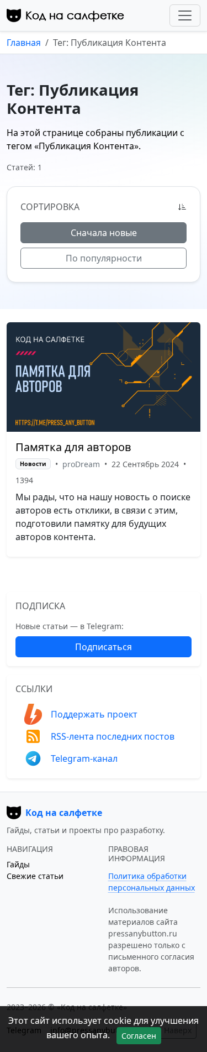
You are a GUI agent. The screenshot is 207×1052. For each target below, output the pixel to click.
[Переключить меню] (184, 15)
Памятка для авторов (73, 446)
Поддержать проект (94, 714)
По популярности (104, 258)
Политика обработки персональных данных (151, 882)
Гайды (18, 864)
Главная (24, 42)
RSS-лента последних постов (112, 736)
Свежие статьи (35, 876)
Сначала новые (104, 233)
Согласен (138, 1035)
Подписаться (103, 647)
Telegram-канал (84, 758)
